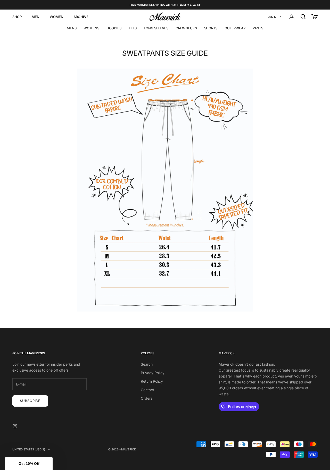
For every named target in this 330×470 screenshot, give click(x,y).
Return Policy (152, 381)
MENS (71, 28)
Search (147, 364)
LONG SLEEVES (156, 28)
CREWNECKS (186, 28)
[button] (29, 463)
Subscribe (30, 401)
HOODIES (113, 28)
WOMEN (56, 17)
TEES (133, 28)
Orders (146, 398)
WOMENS (91, 28)
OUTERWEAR (235, 28)
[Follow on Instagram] (15, 426)
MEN (35, 17)
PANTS (258, 28)
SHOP (16, 17)
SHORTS (210, 28)
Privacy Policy (152, 373)
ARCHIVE (80, 17)
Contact (147, 390)
